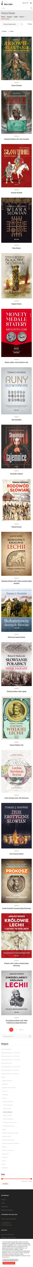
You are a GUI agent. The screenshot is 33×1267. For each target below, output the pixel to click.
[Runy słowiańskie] (16, 390)
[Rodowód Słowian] (16, 500)
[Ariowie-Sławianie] (16, 58)
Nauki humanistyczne (8, 1150)
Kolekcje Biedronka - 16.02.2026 (10, 1066)
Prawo (4, 1161)
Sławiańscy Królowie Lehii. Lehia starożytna (16, 139)
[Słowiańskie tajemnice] (16, 446)
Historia (4, 1098)
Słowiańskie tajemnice (16, 474)
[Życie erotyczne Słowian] (16, 826)
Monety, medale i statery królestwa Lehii (16, 362)
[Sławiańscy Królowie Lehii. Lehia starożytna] (16, 112)
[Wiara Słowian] (16, 220)
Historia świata (7, 1115)
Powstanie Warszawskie (10, 1122)
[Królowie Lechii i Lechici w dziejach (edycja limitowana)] (16, 935)
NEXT (21, 1030)
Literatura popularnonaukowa (10, 1143)
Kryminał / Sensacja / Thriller (10, 1133)
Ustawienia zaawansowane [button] (10, 1260)
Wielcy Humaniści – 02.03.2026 (10, 1073)
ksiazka (4, 31)
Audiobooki (4, 1168)
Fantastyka (5, 1094)
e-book (11, 31)
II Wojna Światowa (8, 1119)
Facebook (23, 3)
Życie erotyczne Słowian (16, 854)
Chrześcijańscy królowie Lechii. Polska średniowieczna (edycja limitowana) (16, 1021)
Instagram (24, 3)
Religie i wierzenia (7, 1080)
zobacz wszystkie (6, 1049)
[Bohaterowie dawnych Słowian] (16, 610)
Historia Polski (7, 1108)
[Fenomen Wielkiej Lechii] (16, 718)
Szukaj (30, 1036)
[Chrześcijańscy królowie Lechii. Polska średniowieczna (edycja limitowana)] (16, 993)
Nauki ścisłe (5, 1154)
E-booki (3, 1164)
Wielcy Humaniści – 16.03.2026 (10, 1056)
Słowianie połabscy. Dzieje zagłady (16, 691)
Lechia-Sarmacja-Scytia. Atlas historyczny (16, 798)
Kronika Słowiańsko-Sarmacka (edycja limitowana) (16, 908)
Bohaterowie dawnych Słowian (16, 637)
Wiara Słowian (16, 248)
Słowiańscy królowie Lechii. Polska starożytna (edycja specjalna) (16, 582)
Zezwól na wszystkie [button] (9, 1263)
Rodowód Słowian (16, 527)
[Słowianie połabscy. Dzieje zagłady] (16, 664)
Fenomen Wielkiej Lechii (16, 745)
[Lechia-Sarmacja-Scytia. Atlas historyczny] (16, 771)
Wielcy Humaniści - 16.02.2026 (10, 1070)
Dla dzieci (4, 1091)
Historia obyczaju (8, 1105)
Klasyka (4, 1129)
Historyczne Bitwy (8, 1101)
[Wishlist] (27, 3)
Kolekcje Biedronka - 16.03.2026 (10, 1053)
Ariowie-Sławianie (16, 85)
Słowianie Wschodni (16, 193)
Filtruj (5, 1184)
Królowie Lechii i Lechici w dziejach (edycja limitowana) (16, 964)
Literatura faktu (6, 1136)
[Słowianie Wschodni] (16, 165)
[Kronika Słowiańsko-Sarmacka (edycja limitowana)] (16, 881)
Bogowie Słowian (16, 304)
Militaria (4, 1147)
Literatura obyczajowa (8, 1140)
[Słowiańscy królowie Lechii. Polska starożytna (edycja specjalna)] (16, 554)
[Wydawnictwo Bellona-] (6, 3)
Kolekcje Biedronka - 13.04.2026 (10, 1060)
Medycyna (5, 1084)
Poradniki (4, 1157)
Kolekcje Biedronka (6, 1063)
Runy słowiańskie (16, 420)
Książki (3, 1077)
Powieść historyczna (9, 1126)
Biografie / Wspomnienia (9, 1087)
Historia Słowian (7, 1112)
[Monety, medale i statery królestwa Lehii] (16, 333)
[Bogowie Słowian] (16, 275)
